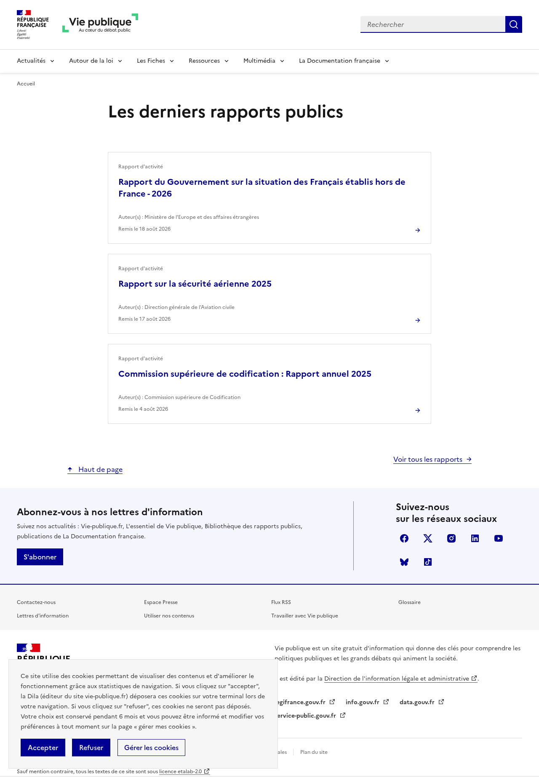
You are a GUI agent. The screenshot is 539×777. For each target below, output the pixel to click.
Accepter (43, 747)
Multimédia (259, 60)
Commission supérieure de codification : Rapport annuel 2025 (244, 373)
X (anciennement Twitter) (427, 538)
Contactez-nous (36, 602)
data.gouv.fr (418, 702)
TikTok (427, 561)
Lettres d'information (43, 616)
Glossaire (409, 602)
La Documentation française (339, 60)
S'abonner (40, 557)
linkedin (475, 538)
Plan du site (314, 752)
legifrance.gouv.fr (301, 702)
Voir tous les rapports (427, 459)
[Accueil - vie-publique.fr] (100, 24)
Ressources (204, 60)
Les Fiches (151, 60)
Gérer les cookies (151, 747)
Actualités (31, 60)
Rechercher (513, 24)
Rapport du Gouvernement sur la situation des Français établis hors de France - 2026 (262, 188)
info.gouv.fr (363, 702)
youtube (498, 538)
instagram (451, 538)
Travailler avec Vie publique (304, 616)
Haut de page (100, 469)
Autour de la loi (91, 60)
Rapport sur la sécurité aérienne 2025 (195, 283)
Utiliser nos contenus (169, 616)
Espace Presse (161, 602)
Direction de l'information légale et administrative (396, 678)
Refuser (91, 747)
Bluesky (404, 561)
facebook (404, 538)
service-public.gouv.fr (306, 715)
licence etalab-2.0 (180, 771)
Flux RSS (281, 602)
